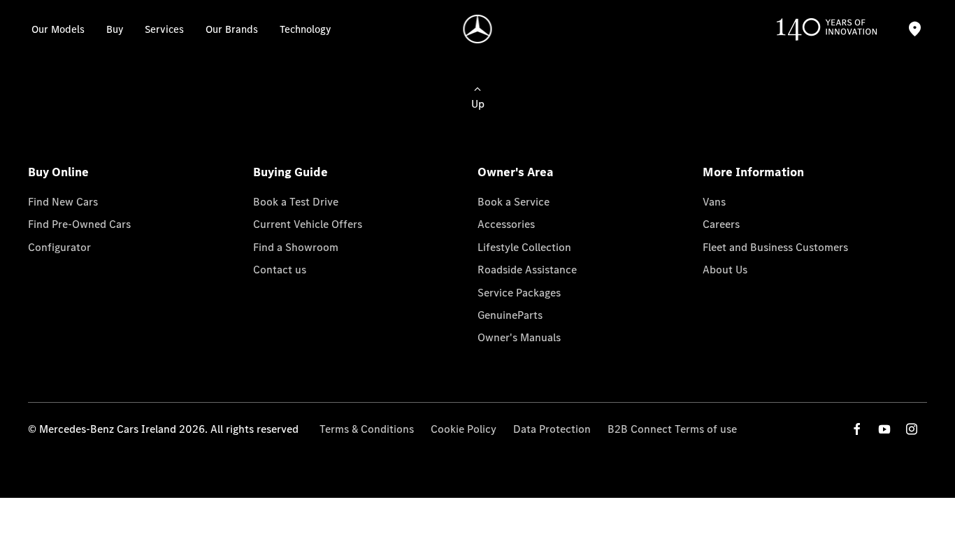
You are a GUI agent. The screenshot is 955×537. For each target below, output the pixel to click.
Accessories (506, 224)
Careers (721, 224)
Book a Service (514, 201)
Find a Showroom (295, 247)
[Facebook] (857, 429)
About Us (725, 269)
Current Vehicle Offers (307, 224)
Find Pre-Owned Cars (79, 224)
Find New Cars (63, 201)
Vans (714, 201)
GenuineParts (510, 315)
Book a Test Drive (295, 201)
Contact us (279, 269)
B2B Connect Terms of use (672, 429)
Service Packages (519, 292)
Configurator (59, 247)
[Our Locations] (914, 29)
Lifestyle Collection (524, 247)
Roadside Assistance (527, 269)
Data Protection (552, 429)
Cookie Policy (463, 429)
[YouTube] (884, 429)
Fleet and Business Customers (775, 247)
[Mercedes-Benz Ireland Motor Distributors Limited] (478, 29)
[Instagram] (911, 429)
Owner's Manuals (519, 337)
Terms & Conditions (366, 429)
